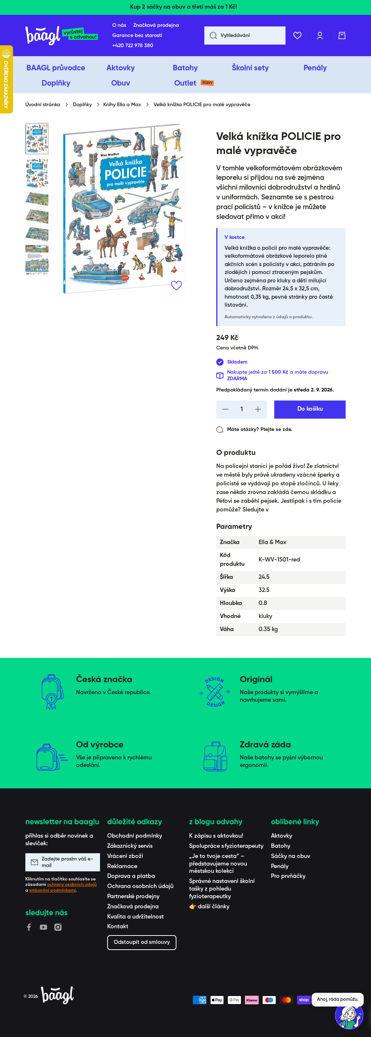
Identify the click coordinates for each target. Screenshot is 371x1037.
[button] (342, 35)
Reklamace (122, 867)
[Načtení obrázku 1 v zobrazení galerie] (37, 138)
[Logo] (61, 35)
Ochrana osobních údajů (140, 886)
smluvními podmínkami (52, 890)
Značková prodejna (133, 907)
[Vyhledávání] (210, 35)
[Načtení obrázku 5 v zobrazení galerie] (37, 234)
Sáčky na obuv (290, 856)
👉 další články (209, 907)
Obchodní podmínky (134, 836)
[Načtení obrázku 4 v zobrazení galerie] (37, 217)
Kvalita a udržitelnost (135, 917)
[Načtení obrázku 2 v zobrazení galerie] (37, 173)
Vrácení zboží (125, 856)
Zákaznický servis (130, 846)
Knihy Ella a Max (122, 104)
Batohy (280, 846)
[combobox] (244, 35)
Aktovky (281, 836)
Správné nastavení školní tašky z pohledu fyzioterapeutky (222, 889)
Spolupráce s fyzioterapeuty (226, 846)
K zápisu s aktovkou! (216, 836)
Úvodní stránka (42, 104)
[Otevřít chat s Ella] (349, 1015)
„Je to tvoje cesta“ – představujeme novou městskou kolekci (218, 864)
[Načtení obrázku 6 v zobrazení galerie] (37, 260)
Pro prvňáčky (288, 876)
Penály (279, 867)
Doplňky (82, 104)
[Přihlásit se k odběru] (91, 862)
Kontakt (117, 927)
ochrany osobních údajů (72, 885)
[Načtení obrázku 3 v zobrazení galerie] (37, 199)
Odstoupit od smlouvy (142, 942)
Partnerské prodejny (133, 897)
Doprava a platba (131, 876)
